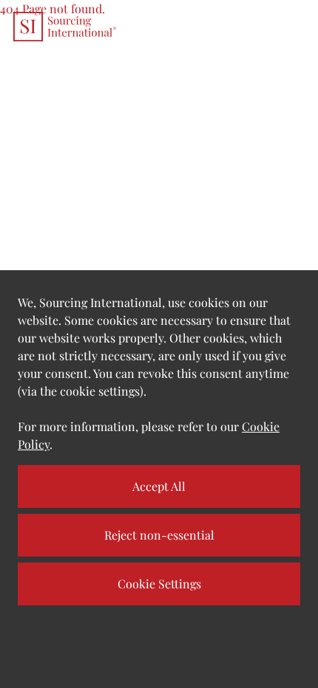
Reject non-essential (159, 535)
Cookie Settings (159, 583)
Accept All (159, 486)
